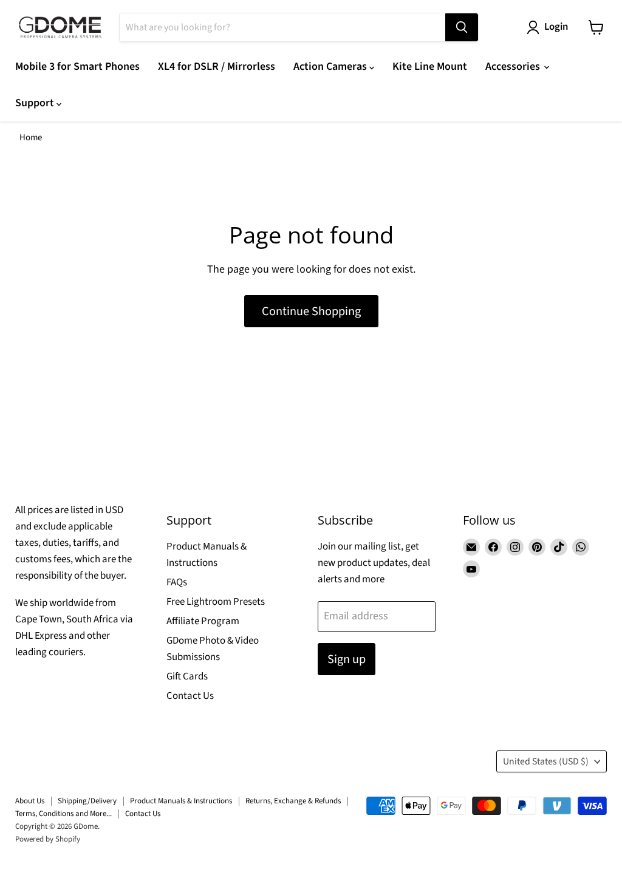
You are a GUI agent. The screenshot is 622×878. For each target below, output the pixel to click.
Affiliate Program (202, 621)
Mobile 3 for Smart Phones (77, 66)
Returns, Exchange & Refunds (293, 800)
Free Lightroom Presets (215, 601)
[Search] (461, 27)
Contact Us (190, 696)
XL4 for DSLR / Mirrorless (216, 66)
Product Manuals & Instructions (181, 800)
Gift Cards (187, 676)
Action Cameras (331, 66)
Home (30, 137)
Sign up (346, 659)
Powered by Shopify (47, 839)
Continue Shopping (311, 311)
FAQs (176, 582)
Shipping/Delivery (87, 800)
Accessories (513, 66)
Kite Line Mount (429, 66)
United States (546, 761)
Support (35, 103)
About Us (29, 800)
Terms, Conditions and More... (63, 813)
